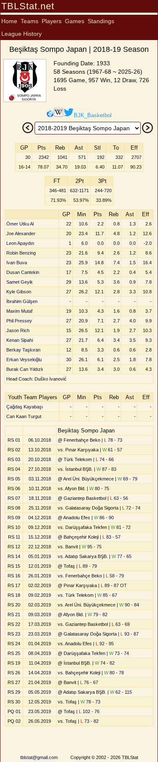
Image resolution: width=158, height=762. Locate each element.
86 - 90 (104, 517)
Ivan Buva (16, 262)
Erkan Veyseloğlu (24, 359)
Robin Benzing (21, 252)
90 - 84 (129, 604)
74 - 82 (105, 662)
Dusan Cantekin (22, 272)
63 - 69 (121, 624)
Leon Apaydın (20, 243)
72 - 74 (131, 507)
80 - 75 (99, 488)
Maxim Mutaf (19, 311)
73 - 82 (89, 721)
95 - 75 (92, 546)
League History (21, 33)
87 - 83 (106, 469)
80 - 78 (114, 672)
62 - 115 (121, 692)
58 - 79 (115, 575)
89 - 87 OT (114, 585)
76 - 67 (89, 682)
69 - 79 (127, 478)
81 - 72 (121, 527)
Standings (101, 21)
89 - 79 (88, 566)
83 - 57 (111, 536)
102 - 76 (89, 711)
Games (74, 21)
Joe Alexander (20, 233)
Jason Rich (17, 330)
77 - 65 (121, 556)
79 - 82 (97, 614)
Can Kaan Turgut (23, 416)
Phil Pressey (19, 320)
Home (9, 21)
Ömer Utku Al (20, 223)
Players (52, 21)
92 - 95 (105, 643)
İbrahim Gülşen (21, 301)
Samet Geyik (19, 281)
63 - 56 (119, 498)
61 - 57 (112, 449)
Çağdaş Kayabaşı (24, 406)
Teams (29, 21)
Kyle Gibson (18, 291)
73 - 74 (119, 653)
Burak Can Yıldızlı (24, 369)
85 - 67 (107, 595)
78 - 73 (113, 440)
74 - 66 (105, 459)
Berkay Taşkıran (23, 349)
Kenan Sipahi (19, 340)
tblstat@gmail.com (39, 757)
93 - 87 (130, 633)
